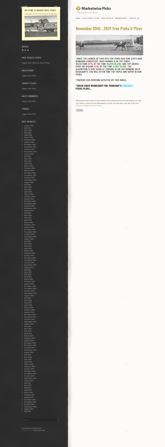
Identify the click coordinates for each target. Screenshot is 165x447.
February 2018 (29, 366)
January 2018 (29, 369)
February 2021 (29, 281)
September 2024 (30, 180)
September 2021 (30, 265)
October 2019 (29, 319)
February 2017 (29, 395)
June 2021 (28, 272)
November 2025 (30, 147)
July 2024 (27, 185)
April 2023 (28, 220)
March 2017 (28, 392)
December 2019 (30, 314)
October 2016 (29, 404)
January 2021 (29, 284)
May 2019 (27, 331)
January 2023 (29, 227)
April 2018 (28, 362)
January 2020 (29, 312)
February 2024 (29, 196)
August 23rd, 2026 (29, 76)
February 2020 (29, 310)
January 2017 (29, 397)
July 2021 (27, 270)
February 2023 (29, 225)
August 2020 (29, 296)
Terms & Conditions (83, 106)
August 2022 (29, 239)
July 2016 (27, 411)
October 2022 (29, 234)
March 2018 (28, 364)
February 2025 (29, 168)
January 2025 (29, 170)
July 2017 (27, 383)
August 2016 (29, 409)
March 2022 (28, 251)
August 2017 (29, 381)
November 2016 (30, 402)
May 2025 (27, 161)
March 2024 (28, 194)
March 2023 (28, 222)
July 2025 (27, 156)
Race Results (107, 18)
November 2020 (30, 288)
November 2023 (30, 203)
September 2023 (30, 208)
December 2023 (30, 201)
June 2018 (28, 357)
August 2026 (29, 125)
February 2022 (29, 253)
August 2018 (29, 352)
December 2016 (30, 399)
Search (58, 420)
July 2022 (27, 241)
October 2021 (29, 262)
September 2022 (30, 236)
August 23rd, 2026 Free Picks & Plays (36, 63)
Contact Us (134, 18)
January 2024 (29, 199)
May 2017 (27, 388)
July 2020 (27, 298)
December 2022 (30, 229)
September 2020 (30, 293)
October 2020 (29, 291)
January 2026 (29, 142)
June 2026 (28, 130)
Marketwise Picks (39, 430)
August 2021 (29, 267)
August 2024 (29, 182)
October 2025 (29, 149)
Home (78, 18)
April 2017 (28, 390)
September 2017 (30, 378)
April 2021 (28, 277)
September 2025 (30, 151)
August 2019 (29, 324)
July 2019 (27, 326)
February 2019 (29, 338)
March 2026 (28, 137)
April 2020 (28, 305)
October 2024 (29, 177)
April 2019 (28, 333)
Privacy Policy (97, 106)
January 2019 (29, 340)
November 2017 (30, 373)
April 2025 (28, 163)
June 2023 (28, 215)
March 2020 (28, 307)
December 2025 (30, 144)
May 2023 (27, 218)
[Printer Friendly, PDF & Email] (80, 110)
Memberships (121, 18)
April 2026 (28, 135)
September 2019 (30, 321)
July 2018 (27, 355)
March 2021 (28, 279)
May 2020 (27, 303)
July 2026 (27, 128)
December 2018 (30, 343)
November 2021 (30, 260)
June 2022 (28, 244)
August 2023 (29, 210)
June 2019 (28, 329)
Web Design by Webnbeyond (31, 428)
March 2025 (28, 166)
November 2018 (30, 345)
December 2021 (30, 258)
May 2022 (27, 246)
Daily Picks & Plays (90, 18)
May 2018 (27, 359)
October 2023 (29, 206)
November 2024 (30, 175)
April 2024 (28, 192)
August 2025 (29, 154)
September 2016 (30, 407)
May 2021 (27, 274)
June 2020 (28, 300)
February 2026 (29, 140)
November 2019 (30, 317)
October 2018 (29, 347)
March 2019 (28, 336)
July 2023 (27, 213)
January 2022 (29, 255)
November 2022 (30, 232)
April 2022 (28, 248)
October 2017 (29, 376)
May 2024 (27, 189)
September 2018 (30, 350)
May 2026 (27, 133)
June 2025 (28, 159)
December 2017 (30, 371)
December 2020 (30, 286)
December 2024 (30, 173)
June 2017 (28, 385)
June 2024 (28, 187)
